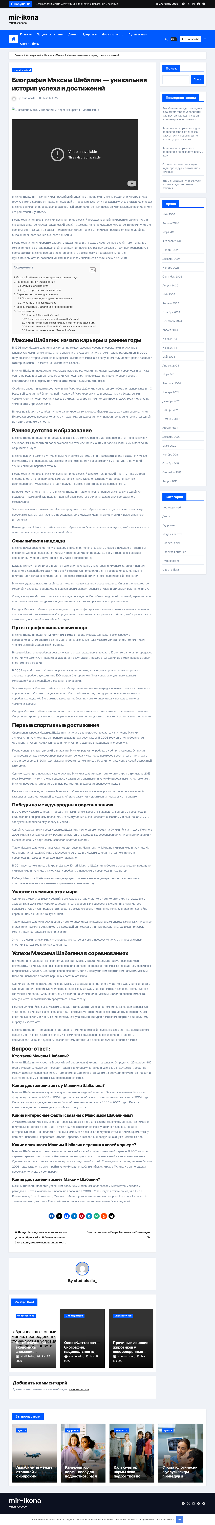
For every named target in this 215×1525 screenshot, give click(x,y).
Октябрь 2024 (171, 312)
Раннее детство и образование (35, 282)
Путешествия (137, 34)
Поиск (171, 68)
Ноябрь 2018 (170, 454)
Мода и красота (112, 34)
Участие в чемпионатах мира (39, 302)
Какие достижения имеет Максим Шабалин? (52, 330)
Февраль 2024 (171, 383)
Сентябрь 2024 (172, 321)
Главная (26, 34)
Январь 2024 (170, 392)
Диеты (73, 34)
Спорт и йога (29, 43)
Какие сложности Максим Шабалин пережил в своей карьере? (62, 326)
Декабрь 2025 (171, 259)
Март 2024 (169, 374)
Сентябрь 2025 (172, 276)
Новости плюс (171, 543)
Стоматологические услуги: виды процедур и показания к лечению (181, 168)
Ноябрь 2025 (170, 267)
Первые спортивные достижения (37, 294)
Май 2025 (168, 294)
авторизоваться (79, 1389)
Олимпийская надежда (35, 286)
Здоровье (90, 34)
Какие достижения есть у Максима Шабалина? (53, 319)
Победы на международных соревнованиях (47, 298)
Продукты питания (50, 34)
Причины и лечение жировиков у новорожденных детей (130, 1349)
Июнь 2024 (169, 348)
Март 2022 (169, 445)
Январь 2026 (170, 250)
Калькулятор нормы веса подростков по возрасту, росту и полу (182, 151)
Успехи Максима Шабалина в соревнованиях (45, 307)
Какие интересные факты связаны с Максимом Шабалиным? (61, 322)
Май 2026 (168, 214)
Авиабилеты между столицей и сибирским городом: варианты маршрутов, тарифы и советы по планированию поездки (182, 113)
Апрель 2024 (170, 365)
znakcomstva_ (127, 1356)
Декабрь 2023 (171, 401)
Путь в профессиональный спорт (42, 290)
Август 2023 (170, 428)
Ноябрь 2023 (170, 410)
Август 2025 (170, 285)
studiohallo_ (29, 98)
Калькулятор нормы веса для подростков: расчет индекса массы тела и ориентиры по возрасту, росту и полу (181, 133)
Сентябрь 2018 (172, 472)
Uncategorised (22, 70)
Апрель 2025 (170, 303)
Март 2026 (169, 232)
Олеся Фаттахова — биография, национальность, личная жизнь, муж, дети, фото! (82, 1351)
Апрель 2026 (170, 223)
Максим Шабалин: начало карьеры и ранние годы (47, 277)
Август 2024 (170, 330)
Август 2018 (170, 481)
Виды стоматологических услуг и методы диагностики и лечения (182, 184)
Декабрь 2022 (171, 437)
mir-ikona (23, 17)
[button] (205, 39)
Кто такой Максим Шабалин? (43, 315)
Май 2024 (168, 356)
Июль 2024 (169, 339)
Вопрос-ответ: (26, 311)
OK (179, 1519)
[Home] (13, 39)
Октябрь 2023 (171, 419)
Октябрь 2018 (171, 463)
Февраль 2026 (171, 241)
